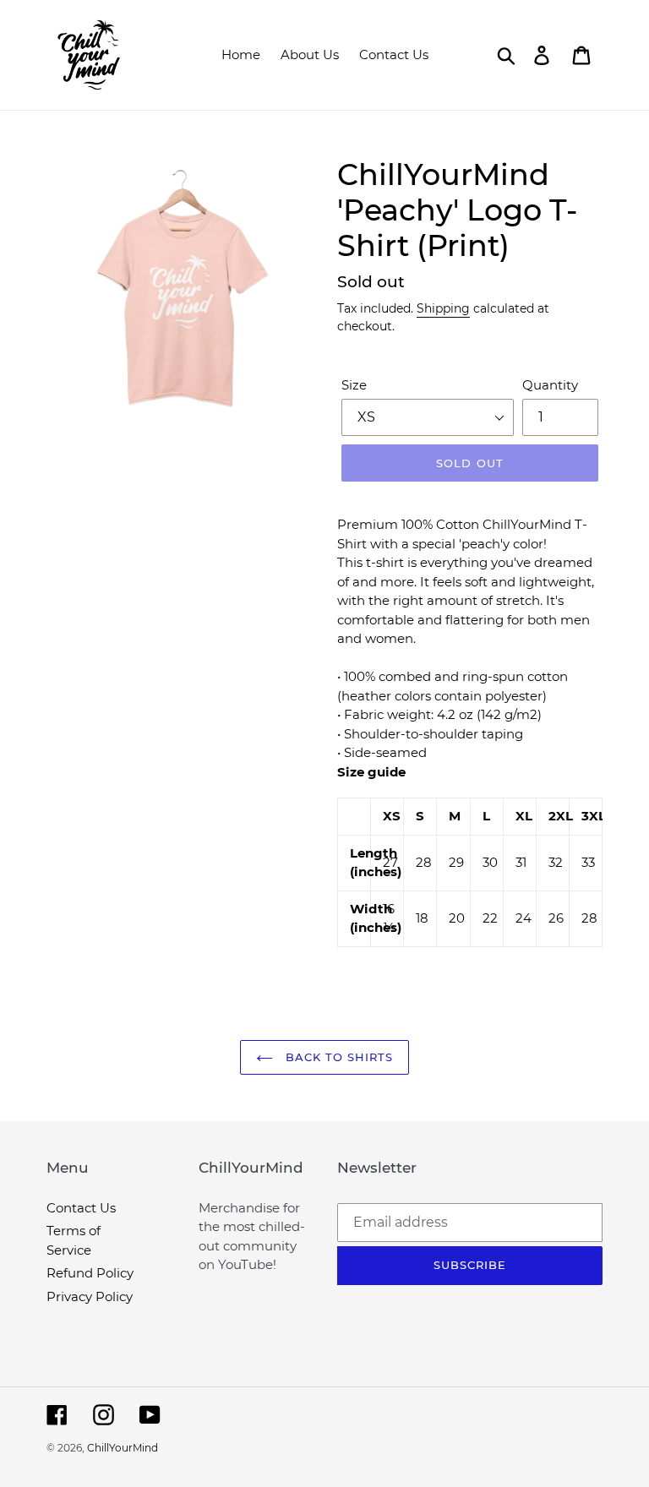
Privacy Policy (89, 1296)
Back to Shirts (337, 1057)
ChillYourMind (122, 1447)
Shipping (443, 308)
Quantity (550, 385)
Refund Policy (90, 1273)
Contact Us (81, 1208)
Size (354, 385)
